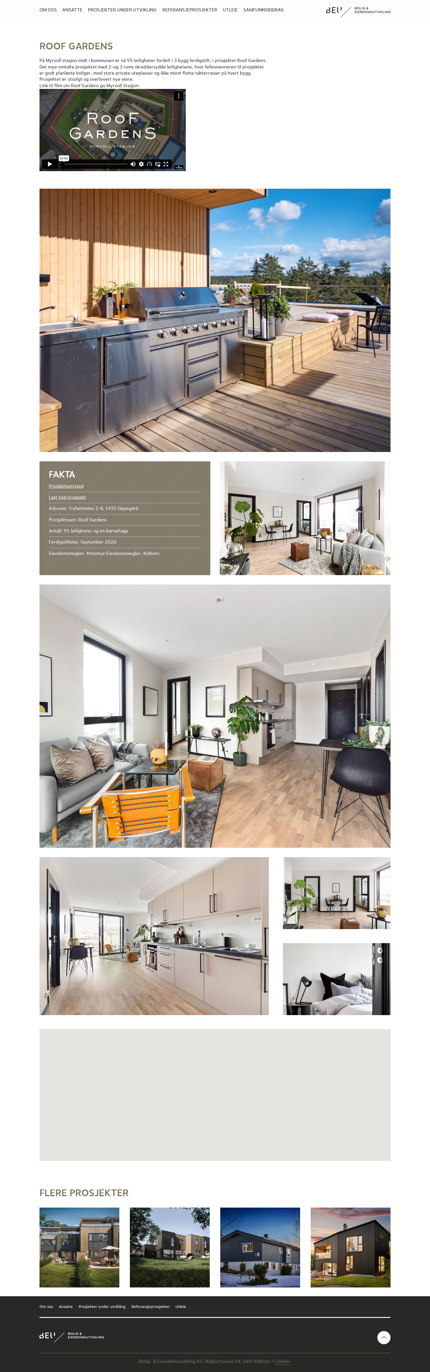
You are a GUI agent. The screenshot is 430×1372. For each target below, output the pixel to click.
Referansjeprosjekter (189, 10)
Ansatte (72, 10)
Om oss (48, 10)
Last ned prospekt (67, 497)
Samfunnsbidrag (263, 10)
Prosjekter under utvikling (122, 10)
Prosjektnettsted (66, 486)
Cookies (282, 1361)
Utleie (230, 10)
